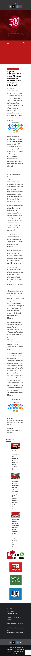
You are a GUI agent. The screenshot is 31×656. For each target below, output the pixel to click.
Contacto (17, 4)
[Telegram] (15, 128)
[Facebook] (9, 125)
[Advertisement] (15, 54)
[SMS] (18, 128)
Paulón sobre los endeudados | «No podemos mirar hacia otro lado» (16, 457)
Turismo (17, 69)
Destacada (10, 69)
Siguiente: (13, 430)
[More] (17, 131)
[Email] (14, 131)
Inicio (12, 4)
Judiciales (15, 515)
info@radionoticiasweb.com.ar (15, 632)
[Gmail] (12, 128)
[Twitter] (12, 125)
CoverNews (16, 651)
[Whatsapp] (18, 125)
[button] (7, 42)
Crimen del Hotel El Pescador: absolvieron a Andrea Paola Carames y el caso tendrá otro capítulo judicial (15, 530)
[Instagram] (21, 125)
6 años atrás (11, 88)
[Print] (21, 128)
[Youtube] (15, 125)
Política (15, 446)
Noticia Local (14, 476)
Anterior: (15, 421)
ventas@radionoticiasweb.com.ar (15, 628)
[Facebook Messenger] (9, 128)
